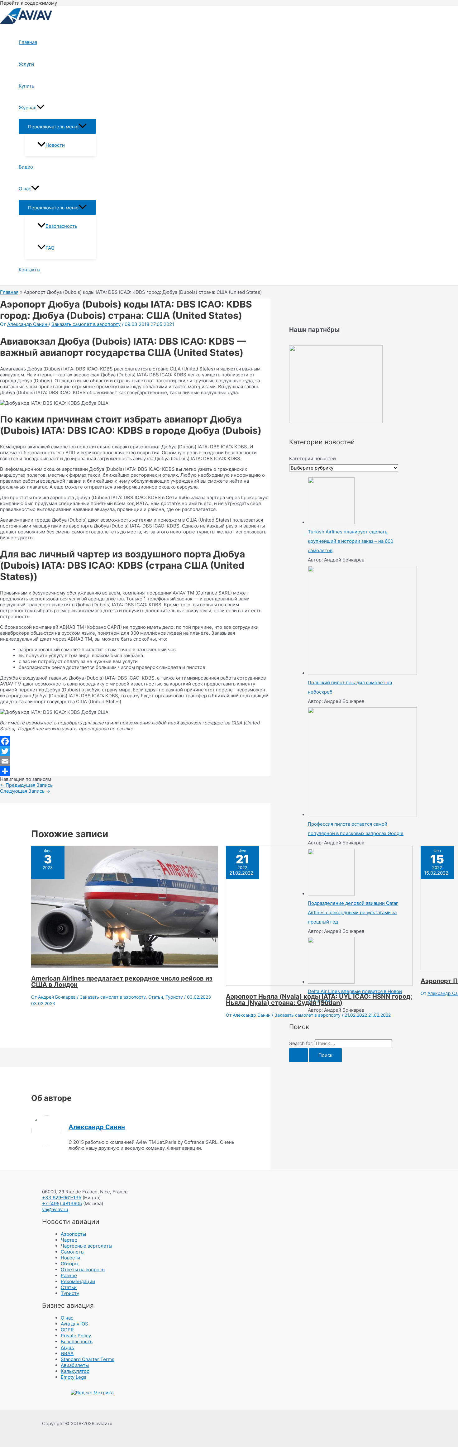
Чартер (69, 1240)
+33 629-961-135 (61, 1198)
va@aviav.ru (55, 1209)
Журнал (27, 108)
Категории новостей (312, 458)
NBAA (67, 1353)
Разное (69, 1275)
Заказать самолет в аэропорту (86, 324)
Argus (67, 1347)
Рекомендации (78, 1281)
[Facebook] (135, 741)
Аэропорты (73, 1234)
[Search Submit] (298, 1055)
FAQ (49, 248)
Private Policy (76, 1336)
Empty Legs (73, 1377)
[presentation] (40, 108)
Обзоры (69, 1264)
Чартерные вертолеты (86, 1246)
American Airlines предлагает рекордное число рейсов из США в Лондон (121, 981)
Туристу (174, 997)
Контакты (29, 270)
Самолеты (72, 1252)
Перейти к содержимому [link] (28, 3)
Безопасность (61, 226)
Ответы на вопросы (83, 1270)
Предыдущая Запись (26, 785)
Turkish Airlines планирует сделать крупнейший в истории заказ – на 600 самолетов (350, 541)
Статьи (155, 997)
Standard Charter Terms (87, 1359)
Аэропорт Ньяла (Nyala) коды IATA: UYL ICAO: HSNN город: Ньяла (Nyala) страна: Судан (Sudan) (319, 999)
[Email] (135, 761)
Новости (55, 145)
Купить (26, 86)
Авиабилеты (75, 1365)
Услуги (26, 64)
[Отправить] (135, 771)
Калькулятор (75, 1371)
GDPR (67, 1330)
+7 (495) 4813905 (62, 1203)
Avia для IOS (74, 1324)
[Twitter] (135, 751)
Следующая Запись (25, 791)
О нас (25, 189)
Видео (26, 167)
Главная (28, 42)
